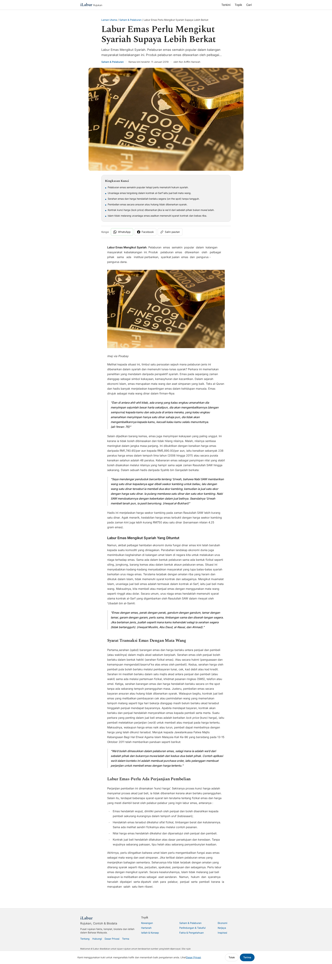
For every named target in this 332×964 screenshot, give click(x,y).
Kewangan (147, 922)
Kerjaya (222, 927)
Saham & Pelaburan (130, 19)
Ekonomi (222, 922)
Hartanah (146, 927)
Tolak (232, 957)
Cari (249, 5)
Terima (247, 957)
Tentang (85, 938)
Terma (125, 938)
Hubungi (97, 938)
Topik (238, 5)
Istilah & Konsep (150, 932)
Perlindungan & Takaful (192, 927)
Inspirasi (222, 932)
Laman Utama (109, 19)
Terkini (225, 5)
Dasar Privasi (112, 938)
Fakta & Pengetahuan (191, 932)
